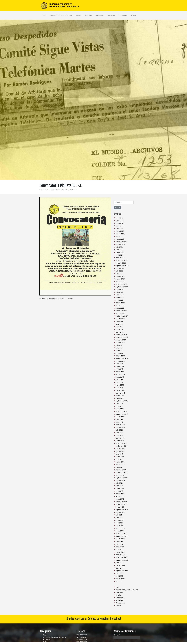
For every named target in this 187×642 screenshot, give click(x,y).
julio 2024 (119, 247)
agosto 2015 (120, 417)
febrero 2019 (120, 374)
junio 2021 (119, 324)
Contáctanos (122, 15)
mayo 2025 (120, 231)
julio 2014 (119, 430)
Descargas (111, 15)
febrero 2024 (120, 258)
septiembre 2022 (122, 287)
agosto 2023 (120, 268)
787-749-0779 (81, 637)
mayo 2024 (120, 252)
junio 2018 (119, 382)
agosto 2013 (120, 451)
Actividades (49, 190)
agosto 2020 (120, 342)
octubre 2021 (120, 313)
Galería (133, 15)
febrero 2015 (120, 425)
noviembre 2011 (121, 504)
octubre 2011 (120, 507)
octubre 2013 (120, 449)
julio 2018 (119, 380)
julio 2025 (119, 228)
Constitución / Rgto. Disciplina (61, 15)
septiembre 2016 (122, 401)
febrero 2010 (120, 555)
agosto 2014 (120, 427)
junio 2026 (119, 221)
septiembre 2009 (122, 560)
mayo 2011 (119, 520)
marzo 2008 (120, 579)
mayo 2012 (120, 488)
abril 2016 (119, 406)
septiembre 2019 (122, 358)
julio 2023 (119, 271)
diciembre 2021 (121, 311)
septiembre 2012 (122, 478)
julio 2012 (119, 483)
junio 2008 (119, 573)
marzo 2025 (120, 234)
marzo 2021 (120, 329)
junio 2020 (119, 348)
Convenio (78, 15)
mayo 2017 (120, 396)
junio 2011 (119, 518)
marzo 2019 (120, 372)
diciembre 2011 (121, 502)
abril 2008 (119, 576)
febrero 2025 (120, 236)
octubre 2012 (120, 475)
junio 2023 (119, 274)
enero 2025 (120, 239)
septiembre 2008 (122, 571)
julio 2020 (119, 345)
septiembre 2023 (122, 266)
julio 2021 (119, 321)
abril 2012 (119, 491)
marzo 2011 (120, 525)
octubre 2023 (121, 263)
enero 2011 (120, 531)
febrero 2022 (120, 305)
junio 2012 (119, 486)
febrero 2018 (120, 393)
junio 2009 (119, 563)
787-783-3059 (81, 635)
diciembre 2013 (121, 443)
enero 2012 (120, 499)
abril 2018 (119, 388)
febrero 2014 (120, 438)
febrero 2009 (120, 568)
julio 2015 (119, 419)
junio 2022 (119, 295)
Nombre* (116, 635)
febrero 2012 (120, 496)
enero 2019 (120, 377)
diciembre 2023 (121, 260)
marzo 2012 (120, 494)
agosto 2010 (120, 539)
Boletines (88, 15)
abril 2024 (119, 255)
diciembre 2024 (121, 242)
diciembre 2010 (121, 533)
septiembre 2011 (122, 510)
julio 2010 (119, 541)
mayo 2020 (120, 350)
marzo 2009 (120, 565)
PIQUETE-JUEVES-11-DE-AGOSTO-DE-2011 (52, 298)
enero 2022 (120, 308)
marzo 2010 (120, 552)
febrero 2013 (120, 465)
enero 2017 (120, 398)
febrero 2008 (120, 581)
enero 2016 (120, 409)
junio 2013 (119, 454)
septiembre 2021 (122, 316)
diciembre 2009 (121, 557)
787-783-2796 (81, 640)
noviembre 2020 (122, 337)
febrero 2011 (120, 528)
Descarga (70, 298)
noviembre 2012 (121, 472)
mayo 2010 (120, 547)
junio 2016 (119, 404)
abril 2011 (119, 523)
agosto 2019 (120, 361)
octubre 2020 (121, 340)
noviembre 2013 (121, 446)
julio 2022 (119, 292)
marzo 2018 (120, 390)
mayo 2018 (120, 385)
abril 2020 (119, 353)
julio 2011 (119, 515)
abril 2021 (119, 327)
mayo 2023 (120, 276)
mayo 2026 (120, 223)
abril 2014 (119, 435)
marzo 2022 (120, 303)
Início (41, 190)
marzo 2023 (120, 279)
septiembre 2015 (122, 414)
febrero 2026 (120, 226)
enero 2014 (120, 441)
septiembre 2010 (122, 536)
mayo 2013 (120, 457)
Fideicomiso (99, 15)
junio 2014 (119, 433)
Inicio (44, 15)
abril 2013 (119, 459)
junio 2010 (119, 544)
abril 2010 (119, 549)
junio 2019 (119, 364)
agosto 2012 (120, 480)
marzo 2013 (120, 462)
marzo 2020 (120, 356)
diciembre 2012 (121, 470)
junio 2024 (119, 250)
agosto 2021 (120, 319)
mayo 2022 (120, 297)
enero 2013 (120, 467)
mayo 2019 (120, 366)
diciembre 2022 (121, 284)
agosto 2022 (120, 290)
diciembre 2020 (121, 335)
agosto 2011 (120, 512)
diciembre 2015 (121, 411)
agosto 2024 (120, 244)
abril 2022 (119, 300)
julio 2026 (119, 218)
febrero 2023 (120, 282)
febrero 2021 (120, 332)
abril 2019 (119, 369)
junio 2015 (119, 422)
